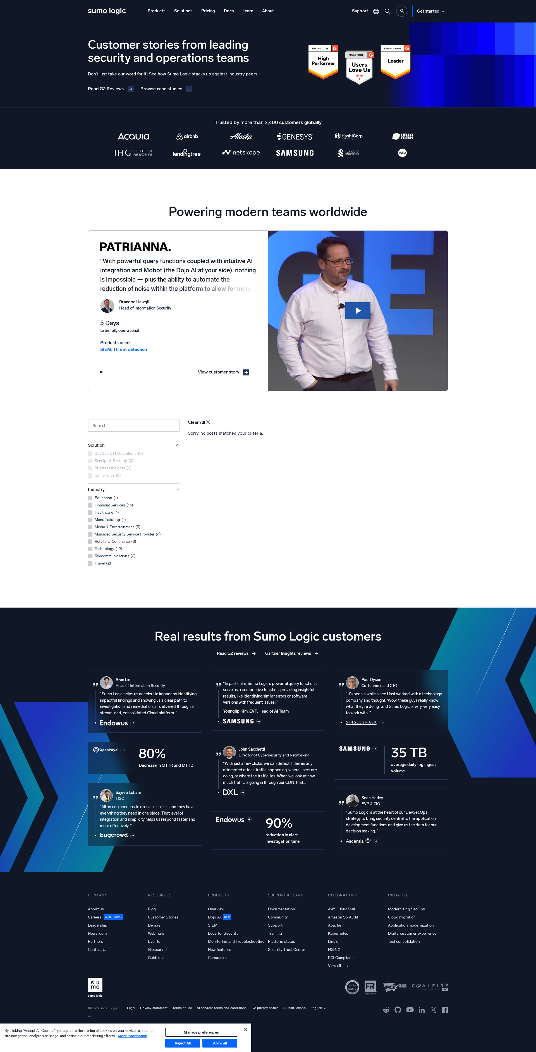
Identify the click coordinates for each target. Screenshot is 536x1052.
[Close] (246, 1030)
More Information (132, 1036)
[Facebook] (445, 1009)
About (268, 10)
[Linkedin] (422, 1009)
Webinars (156, 933)
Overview (216, 909)
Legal (131, 1008)
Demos (154, 925)
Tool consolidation (404, 941)
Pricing (208, 10)
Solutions (183, 10)
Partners (95, 941)
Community (278, 917)
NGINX (334, 949)
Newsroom (97, 933)
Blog (152, 909)
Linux (333, 941)
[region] (125, 1038)
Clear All (196, 422)
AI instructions (294, 1008)
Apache (334, 925)
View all (334, 965)
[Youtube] (410, 1009)
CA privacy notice (265, 1008)
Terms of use (182, 1008)
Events (154, 941)
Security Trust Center (286, 949)
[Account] (401, 11)
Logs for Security (223, 933)
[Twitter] (433, 1009)
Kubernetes (338, 933)
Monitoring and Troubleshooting (236, 941)
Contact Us (98, 949)
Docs (229, 10)
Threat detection (130, 349)
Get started (428, 11)
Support (360, 10)
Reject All (183, 1043)
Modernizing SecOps (406, 909)
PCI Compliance (341, 957)
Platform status (281, 941)
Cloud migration (402, 917)
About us (96, 909)
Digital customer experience (412, 933)
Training (275, 933)
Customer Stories (163, 917)
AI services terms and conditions (222, 1008)
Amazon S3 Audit (343, 917)
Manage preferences (201, 1032)
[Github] (386, 1009)
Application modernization (411, 925)
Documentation (281, 909)
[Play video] (357, 310)
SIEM (105, 349)
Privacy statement (154, 1008)
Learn (248, 10)
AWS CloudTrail (341, 909)
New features (219, 949)
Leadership (97, 925)
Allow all (220, 1043)
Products (156, 10)
